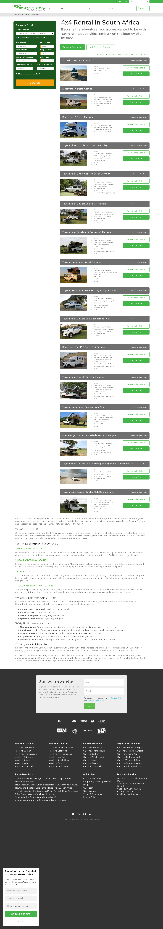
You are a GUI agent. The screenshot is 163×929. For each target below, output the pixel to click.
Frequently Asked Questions (97, 782)
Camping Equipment (24, 64)
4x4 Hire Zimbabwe (58, 766)
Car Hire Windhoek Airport (130, 760)
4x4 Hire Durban (23, 751)
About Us (102, 9)
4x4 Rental (25, 14)
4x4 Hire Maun (22, 763)
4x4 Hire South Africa (59, 760)
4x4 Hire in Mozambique (60, 754)
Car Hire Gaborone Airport (129, 763)
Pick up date (21, 42)
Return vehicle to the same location (32, 38)
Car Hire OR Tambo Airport (130, 751)
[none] (139, 1)
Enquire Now (136, 74)
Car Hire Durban (91, 754)
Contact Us (143, 8)
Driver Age (44, 57)
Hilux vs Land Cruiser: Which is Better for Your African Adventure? (46, 785)
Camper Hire (74, 9)
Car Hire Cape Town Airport (130, 748)
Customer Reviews (92, 778)
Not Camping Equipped (100, 47)
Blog (85, 785)
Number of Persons (45, 64)
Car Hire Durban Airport (128, 757)
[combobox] (35, 33)
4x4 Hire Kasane (22, 760)
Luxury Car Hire (89, 9)
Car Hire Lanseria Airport (128, 754)
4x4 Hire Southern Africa (61, 748)
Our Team (88, 788)
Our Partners (89, 791)
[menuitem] (139, 1)
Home (17, 14)
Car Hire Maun (90, 760)
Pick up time (45, 42)
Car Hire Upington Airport (129, 766)
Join (89, 706)
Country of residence (24, 57)
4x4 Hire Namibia (57, 757)
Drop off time (45, 50)
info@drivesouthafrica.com (130, 794)
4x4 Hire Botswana (58, 751)
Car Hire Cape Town (92, 748)
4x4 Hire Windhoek (24, 766)
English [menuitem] (132, 1)
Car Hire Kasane (90, 763)
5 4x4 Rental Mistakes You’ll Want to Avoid (35, 794)
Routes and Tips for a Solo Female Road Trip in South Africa (43, 788)
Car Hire (52, 9)
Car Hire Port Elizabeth (94, 757)
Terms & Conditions (95, 701)
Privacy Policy (117, 698)
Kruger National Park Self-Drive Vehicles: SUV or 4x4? (40, 800)
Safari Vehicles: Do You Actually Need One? (35, 797)
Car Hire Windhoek (92, 766)
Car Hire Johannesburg (94, 751)
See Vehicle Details (136, 68)
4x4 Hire (62, 9)
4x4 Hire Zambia (57, 763)
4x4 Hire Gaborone (24, 757)
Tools (111, 9)
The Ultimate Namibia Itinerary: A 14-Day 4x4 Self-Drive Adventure (46, 791)
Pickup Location (22, 30)
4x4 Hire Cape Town (24, 748)
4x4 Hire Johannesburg (26, 754)
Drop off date (21, 50)
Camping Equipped (72, 47)
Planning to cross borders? (29, 74)
